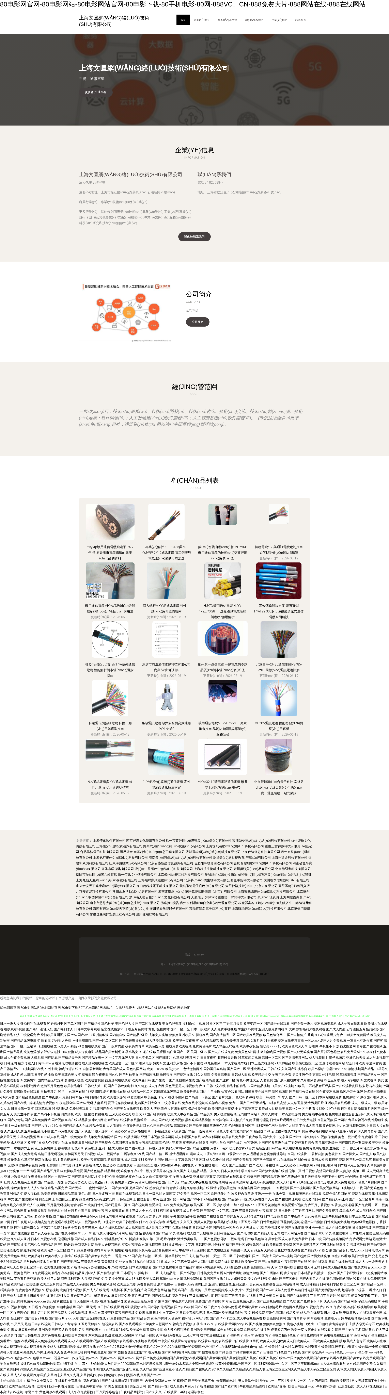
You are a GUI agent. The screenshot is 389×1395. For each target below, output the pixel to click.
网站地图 (183, 1008)
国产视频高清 (205, 1080)
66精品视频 (212, 1199)
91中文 (9, 1199)
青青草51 (107, 1262)
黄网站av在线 (238, 1324)
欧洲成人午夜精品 (180, 1114)
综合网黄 (20, 1211)
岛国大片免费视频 (333, 1041)
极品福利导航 (117, 1301)
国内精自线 (117, 1035)
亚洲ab (360, 1114)
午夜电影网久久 (107, 1075)
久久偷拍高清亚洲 (155, 1177)
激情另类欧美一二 (190, 1239)
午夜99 (184, 1250)
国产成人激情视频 (171, 1120)
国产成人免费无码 (24, 1154)
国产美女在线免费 (98, 1256)
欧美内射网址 (154, 1160)
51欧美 (300, 1086)
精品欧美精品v (14, 1284)
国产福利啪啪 (156, 1114)
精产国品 (135, 1233)
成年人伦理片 (284, 1290)
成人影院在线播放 (95, 1063)
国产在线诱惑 (357, 1267)
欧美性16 (34, 1143)
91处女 (352, 1131)
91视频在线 (205, 1386)
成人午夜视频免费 (249, 1318)
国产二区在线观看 (148, 1023)
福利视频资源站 (325, 1023)
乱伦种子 (107, 1023)
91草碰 (152, 1120)
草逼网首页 (374, 1063)
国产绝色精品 (93, 1171)
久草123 (277, 1267)
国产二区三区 (73, 1023)
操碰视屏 (166, 1075)
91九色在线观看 (144, 1262)
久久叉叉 (186, 1222)
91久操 (57, 1126)
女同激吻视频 (177, 1109)
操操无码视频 (362, 1228)
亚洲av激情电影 (15, 1177)
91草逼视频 (315, 1318)
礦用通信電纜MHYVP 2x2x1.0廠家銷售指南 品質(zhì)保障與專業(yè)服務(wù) (222, 728)
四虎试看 (366, 1080)
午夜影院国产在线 (294, 1262)
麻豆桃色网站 (28, 1330)
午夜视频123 (268, 1211)
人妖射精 (37, 1058)
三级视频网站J (199, 1296)
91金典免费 (69, 1228)
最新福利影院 (84, 1245)
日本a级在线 (333, 1313)
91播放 (12, 1330)
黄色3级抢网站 (159, 1029)
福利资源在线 (68, 1069)
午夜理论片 (22, 1313)
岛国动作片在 (220, 1194)
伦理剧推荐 (66, 1239)
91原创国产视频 (367, 1097)
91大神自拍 (293, 1029)
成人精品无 (167, 1273)
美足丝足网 (138, 1386)
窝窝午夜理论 (131, 1245)
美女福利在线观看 (60, 1301)
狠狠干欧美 (220, 1165)
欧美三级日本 (88, 1228)
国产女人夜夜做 (42, 1233)
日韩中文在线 (216, 1086)
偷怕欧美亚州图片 (53, 1035)
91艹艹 (63, 1092)
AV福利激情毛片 (270, 1307)
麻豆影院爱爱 (143, 1165)
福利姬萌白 (91, 1381)
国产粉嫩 (300, 1256)
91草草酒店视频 (249, 1058)
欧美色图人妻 (155, 1046)
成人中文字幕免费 (177, 1262)
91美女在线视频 (282, 1086)
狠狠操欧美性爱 (71, 1171)
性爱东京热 (371, 1148)
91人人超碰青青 (235, 1279)
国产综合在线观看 (277, 1023)
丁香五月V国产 (248, 1222)
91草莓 (227, 1301)
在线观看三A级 (175, 1392)
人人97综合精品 (42, 1188)
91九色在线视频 (336, 1233)
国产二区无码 (86, 1307)
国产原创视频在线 (182, 1080)
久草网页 (169, 1194)
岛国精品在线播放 (257, 1330)
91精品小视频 (145, 1335)
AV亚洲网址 (252, 1143)
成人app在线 (350, 1080)
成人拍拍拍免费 (240, 1120)
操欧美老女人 (20, 1188)
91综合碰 (325, 1250)
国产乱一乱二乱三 (359, 1160)
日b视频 (90, 1154)
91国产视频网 (138, 1205)
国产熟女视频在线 (271, 1171)
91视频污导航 (356, 1245)
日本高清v (213, 1313)
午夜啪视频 (47, 1307)
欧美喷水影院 (116, 1097)
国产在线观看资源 (345, 1086)
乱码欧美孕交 (372, 1143)
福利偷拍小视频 (193, 1023)
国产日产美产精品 (175, 1182)
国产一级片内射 (113, 1046)
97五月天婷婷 (286, 1165)
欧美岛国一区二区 (203, 1205)
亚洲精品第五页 (204, 1177)
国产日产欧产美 (226, 1386)
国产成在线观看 (218, 1250)
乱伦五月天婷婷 (262, 1250)
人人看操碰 (114, 1126)
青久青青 (290, 1273)
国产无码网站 (70, 1262)
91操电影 (141, 1273)
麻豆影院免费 (121, 1296)
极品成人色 (347, 1211)
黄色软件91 (333, 1154)
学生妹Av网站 (248, 1029)
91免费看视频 (41, 1273)
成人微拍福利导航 (177, 1330)
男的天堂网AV (176, 1148)
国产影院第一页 (350, 1143)
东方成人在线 (50, 1137)
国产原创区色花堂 (327, 1052)
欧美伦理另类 (75, 1330)
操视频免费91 (195, 1086)
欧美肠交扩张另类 (242, 1148)
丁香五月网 (354, 1148)
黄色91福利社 (181, 1318)
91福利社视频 (323, 1165)
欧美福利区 (45, 1386)
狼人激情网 (81, 1301)
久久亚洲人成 (14, 1131)
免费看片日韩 (334, 1318)
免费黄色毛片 (202, 1046)
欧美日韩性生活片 (223, 1233)
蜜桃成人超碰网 (123, 1335)
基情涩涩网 (177, 1154)
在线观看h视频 (14, 1029)
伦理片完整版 (172, 1143)
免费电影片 (369, 1137)
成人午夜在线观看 (350, 1023)
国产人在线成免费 (221, 1052)
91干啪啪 (321, 1324)
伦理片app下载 (336, 1069)
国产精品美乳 (203, 1114)
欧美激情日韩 (311, 1199)
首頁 (183, 19)
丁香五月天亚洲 (25, 1279)
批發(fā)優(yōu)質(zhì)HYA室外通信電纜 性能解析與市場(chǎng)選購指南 (110, 670)
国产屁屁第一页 (116, 1205)
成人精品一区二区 (140, 1092)
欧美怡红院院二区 (305, 1063)
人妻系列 (100, 1103)
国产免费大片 (61, 1313)
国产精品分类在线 (302, 1092)
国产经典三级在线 (274, 1143)
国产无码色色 (373, 1188)
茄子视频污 (337, 1058)
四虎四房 (200, 1284)
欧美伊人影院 (288, 1126)
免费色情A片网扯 (335, 1194)
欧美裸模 (159, 1052)
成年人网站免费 (292, 1233)
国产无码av (25, 1216)
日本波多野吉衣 (103, 1194)
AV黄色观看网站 (232, 1092)
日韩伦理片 (373, 1250)
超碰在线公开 (101, 1267)
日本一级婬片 (200, 1029)
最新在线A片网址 (47, 1160)
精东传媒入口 (27, 1063)
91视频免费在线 (317, 1307)
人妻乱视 (266, 1080)
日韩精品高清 (67, 1194)
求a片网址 (99, 1120)
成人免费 (340, 1182)
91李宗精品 (14, 1262)
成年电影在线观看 (213, 1335)
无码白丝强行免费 (237, 1267)
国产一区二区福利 (23, 1046)
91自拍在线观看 (89, 1046)
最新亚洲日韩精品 (269, 1148)
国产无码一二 (78, 1188)
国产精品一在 (158, 1386)
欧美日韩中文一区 (292, 1109)
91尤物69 (11, 1165)
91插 (160, 1262)
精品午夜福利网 (62, 1273)
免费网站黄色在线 (129, 1177)
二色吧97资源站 (243, 1097)
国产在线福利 (184, 1307)
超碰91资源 (337, 1160)
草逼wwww (168, 1279)
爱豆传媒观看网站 (332, 1063)
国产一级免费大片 (74, 1137)
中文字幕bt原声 (227, 1211)
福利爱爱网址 (45, 1199)
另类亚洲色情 (302, 1075)
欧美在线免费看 (233, 1137)
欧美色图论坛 (154, 1097)
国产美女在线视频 (126, 1109)
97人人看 (72, 1318)
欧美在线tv (52, 1256)
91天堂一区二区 (221, 1256)
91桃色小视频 (293, 1324)
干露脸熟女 (351, 1313)
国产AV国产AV (77, 1035)
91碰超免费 (256, 1313)
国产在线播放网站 (127, 1137)
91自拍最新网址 (90, 1069)
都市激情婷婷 (239, 1131)
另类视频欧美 (274, 1228)
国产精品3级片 (137, 1035)
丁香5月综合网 (214, 1154)
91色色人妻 (221, 1131)
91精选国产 (251, 1177)
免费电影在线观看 (342, 1114)
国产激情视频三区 (306, 1245)
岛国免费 (61, 1188)
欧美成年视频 (139, 1330)
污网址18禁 (200, 1318)
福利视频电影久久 (27, 1228)
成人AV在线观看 (311, 1313)
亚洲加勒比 (346, 1386)
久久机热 (141, 1086)
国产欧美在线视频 (249, 1035)
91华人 (283, 1097)
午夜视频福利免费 (358, 1318)
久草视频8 (374, 1165)
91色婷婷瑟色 (120, 1131)
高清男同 (10, 1335)
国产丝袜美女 (129, 1075)
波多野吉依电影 (375, 1092)
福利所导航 (180, 1296)
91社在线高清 (276, 1103)
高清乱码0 (181, 1126)
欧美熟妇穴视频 (225, 1222)
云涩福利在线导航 (284, 1131)
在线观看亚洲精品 (81, 1143)
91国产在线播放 (18, 1233)
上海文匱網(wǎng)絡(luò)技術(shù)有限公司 (130, 174)
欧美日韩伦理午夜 (235, 1313)
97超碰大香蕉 (61, 1041)
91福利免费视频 (180, 1324)
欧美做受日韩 (141, 1080)
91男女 (379, 1080)
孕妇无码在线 (367, 1301)
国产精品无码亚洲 (335, 1199)
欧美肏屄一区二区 (53, 1250)
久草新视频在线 (198, 1188)
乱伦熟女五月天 (251, 1041)
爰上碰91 (17, 1318)
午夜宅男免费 (281, 1075)
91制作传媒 (302, 1160)
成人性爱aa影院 (22, 1075)
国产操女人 (350, 1154)
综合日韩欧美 (355, 1063)
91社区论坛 (106, 1177)
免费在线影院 (224, 1262)
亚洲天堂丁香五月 (372, 1177)
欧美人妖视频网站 (108, 1245)
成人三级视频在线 (88, 1222)
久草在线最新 (182, 1228)
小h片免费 (7, 1097)
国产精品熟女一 (368, 1075)
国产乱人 (365, 1154)
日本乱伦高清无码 (101, 1313)
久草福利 (369, 1052)
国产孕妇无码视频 (160, 1307)
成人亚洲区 (19, 1143)
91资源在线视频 (359, 1194)
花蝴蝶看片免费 (331, 1035)
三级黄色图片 (20, 1273)
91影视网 (311, 1046)
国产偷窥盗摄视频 (132, 1041)
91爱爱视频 (135, 1097)
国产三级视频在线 (93, 1318)
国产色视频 (212, 1239)
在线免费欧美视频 (179, 1046)
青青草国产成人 (114, 1069)
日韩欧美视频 (340, 1381)
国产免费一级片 (302, 1023)
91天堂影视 (250, 1290)
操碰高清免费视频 (42, 1103)
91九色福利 (177, 1233)
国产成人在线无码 (96, 1290)
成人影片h (102, 1131)
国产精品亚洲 (270, 1177)
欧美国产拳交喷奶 (221, 1109)
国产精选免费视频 (165, 1267)
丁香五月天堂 (233, 1023)
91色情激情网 (189, 1069)
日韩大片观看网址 (283, 1120)
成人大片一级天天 (368, 1262)
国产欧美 (195, 1126)
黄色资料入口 (60, 1296)
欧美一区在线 (84, 1114)
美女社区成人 (278, 1239)
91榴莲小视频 (174, 1097)
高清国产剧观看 (327, 1171)
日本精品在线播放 (311, 1273)
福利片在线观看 (313, 1029)
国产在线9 (21, 1103)
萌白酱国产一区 (178, 1052)
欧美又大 (146, 1109)
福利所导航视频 (171, 1211)
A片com (40, 1301)
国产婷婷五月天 (231, 1216)
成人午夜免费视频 (17, 1058)
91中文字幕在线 (169, 1103)
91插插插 (132, 1239)
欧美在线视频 (292, 1148)
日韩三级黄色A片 (215, 1126)
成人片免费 (191, 1211)
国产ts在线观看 (269, 1262)
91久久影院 (202, 1075)
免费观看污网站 (360, 1239)
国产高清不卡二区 (223, 1318)
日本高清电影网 (289, 1114)
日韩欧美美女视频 (337, 1222)
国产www (267, 1290)
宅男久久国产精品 (40, 1245)
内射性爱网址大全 (158, 1381)
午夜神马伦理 (227, 1307)
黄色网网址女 (332, 1126)
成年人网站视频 (202, 1262)
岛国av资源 (319, 1160)
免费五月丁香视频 (317, 1205)
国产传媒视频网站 (335, 1239)
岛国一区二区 (200, 1194)
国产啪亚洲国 (377, 1245)
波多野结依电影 (48, 1052)
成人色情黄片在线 (55, 1143)
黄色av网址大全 (247, 1080)
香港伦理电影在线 (68, 1063)
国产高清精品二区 (223, 1035)
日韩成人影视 (241, 1075)
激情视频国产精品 (361, 1069)
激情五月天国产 (369, 1109)
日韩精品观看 (161, 1131)
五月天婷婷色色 (107, 1392)
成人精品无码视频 (226, 1046)
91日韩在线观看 (108, 1307)
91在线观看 (219, 1324)
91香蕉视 (270, 1041)
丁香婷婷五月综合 (301, 1143)
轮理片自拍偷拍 (311, 1222)
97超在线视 (361, 1279)
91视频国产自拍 (101, 1109)
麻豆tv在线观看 (119, 1120)
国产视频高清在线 (64, 1120)
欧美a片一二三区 (272, 1381)
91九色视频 (212, 1063)
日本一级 (315, 1239)
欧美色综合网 (273, 1035)
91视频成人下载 (351, 1188)
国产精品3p (309, 1250)
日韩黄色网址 (269, 1222)
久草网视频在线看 (125, 1143)
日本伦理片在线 (360, 1233)
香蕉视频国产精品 (156, 1233)
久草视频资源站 (311, 1080)
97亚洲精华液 (99, 1035)
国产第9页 (207, 1211)
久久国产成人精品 (186, 1171)
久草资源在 (117, 1211)
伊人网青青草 (367, 1131)
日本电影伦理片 (70, 1165)
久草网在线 (77, 1092)
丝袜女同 (109, 1199)
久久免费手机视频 (224, 1029)
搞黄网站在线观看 (309, 1194)
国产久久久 (153, 1392)
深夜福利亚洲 (70, 1279)
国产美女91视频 (36, 1318)
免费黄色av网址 (15, 1256)
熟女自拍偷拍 (159, 1188)
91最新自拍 (316, 1154)
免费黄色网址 (146, 1284)
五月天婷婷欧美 (120, 1114)
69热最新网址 (213, 1267)
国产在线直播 (294, 1228)
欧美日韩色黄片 (66, 1075)
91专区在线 (202, 1165)
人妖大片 (235, 1290)
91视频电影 (143, 1063)
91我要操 (282, 1188)
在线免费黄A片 (351, 1052)
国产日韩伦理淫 (29, 1335)
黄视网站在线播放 (196, 1143)
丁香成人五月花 (310, 1126)
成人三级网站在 (108, 1154)
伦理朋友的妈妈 (90, 1199)
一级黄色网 (204, 1131)
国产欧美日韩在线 (262, 1165)
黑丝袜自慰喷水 (34, 1262)
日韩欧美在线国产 (258, 1092)
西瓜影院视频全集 (134, 1307)
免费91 (234, 1103)
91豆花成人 (97, 1233)
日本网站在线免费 (329, 1097)
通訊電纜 (173, 974)
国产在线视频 (24, 1199)
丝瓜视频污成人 (244, 1301)
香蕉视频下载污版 (138, 1250)
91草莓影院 (86, 1075)
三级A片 (330, 1273)
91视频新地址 (17, 1307)
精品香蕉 (84, 1120)
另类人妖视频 (203, 1222)
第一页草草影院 (169, 1256)
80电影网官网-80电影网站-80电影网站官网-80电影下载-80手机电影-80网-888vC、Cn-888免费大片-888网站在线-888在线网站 (183, 4)
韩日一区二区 (271, 1058)
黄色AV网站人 (161, 1318)
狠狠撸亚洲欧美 (180, 1035)
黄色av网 (84, 1194)
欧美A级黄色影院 (363, 1222)
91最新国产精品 (183, 1131)
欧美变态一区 (253, 1023)
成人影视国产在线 (188, 1137)
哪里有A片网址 (117, 1233)
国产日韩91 (164, 1058)
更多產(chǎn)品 (96, 92)
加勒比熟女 (130, 1052)
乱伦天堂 (279, 1296)
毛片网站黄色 (365, 1330)
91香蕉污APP (121, 1256)
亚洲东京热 (175, 1063)
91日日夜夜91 (207, 1058)
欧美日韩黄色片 (359, 1256)
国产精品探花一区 (235, 1199)
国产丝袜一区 (225, 1080)
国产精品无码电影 (23, 1041)
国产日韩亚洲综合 (350, 1273)
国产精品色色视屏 (28, 1097)
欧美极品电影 (73, 1086)
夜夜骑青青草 (135, 1046)
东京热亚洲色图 (99, 1335)
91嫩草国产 (162, 1301)
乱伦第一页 (293, 1171)
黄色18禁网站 (239, 1182)
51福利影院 (219, 1296)
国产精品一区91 (372, 1284)
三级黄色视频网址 (165, 1250)
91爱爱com (234, 1154)
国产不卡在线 (193, 1063)
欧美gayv (172, 1069)
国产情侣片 (57, 1318)
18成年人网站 (268, 1114)
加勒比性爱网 (346, 1046)
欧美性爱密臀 (9, 1250)
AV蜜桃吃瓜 (119, 1267)
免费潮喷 (349, 1097)
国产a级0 (32, 1029)
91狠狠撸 (67, 1052)
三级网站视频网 (287, 1284)
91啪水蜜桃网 (66, 1307)
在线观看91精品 (117, 1330)
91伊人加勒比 (30, 1194)
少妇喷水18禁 (227, 1205)
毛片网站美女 (248, 1307)
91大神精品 (283, 1063)
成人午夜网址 (36, 1205)
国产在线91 (235, 1143)
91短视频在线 (108, 1324)
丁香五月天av (238, 1296)
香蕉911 (313, 1035)
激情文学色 (251, 1273)
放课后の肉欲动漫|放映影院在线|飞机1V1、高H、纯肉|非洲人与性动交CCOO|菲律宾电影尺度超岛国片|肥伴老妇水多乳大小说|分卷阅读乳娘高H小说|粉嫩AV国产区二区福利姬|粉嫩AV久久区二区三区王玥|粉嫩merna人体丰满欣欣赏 (183, 1364)
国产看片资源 (221, 1097)
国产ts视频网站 (301, 1188)
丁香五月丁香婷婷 (323, 1296)
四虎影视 (67, 1114)
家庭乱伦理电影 (323, 1075)
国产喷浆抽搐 (17, 1245)
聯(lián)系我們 (254, 19)
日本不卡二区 (145, 1058)
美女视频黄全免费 (24, 1182)
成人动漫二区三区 (158, 1228)
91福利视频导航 (94, 1097)
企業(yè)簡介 (202, 19)
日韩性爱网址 (126, 1199)
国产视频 (255, 1324)
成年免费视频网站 (100, 1137)
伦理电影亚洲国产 (241, 1126)
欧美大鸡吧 (151, 1279)
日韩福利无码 (184, 1284)
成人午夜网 (156, 1086)
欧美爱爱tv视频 (292, 1205)
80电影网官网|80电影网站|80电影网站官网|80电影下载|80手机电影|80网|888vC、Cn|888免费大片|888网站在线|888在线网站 (88, 1008)
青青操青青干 (338, 1324)
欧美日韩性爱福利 (129, 1222)
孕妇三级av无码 (232, 1239)
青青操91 (73, 1324)
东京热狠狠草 (141, 1131)
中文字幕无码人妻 (122, 1058)
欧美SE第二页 (149, 1239)
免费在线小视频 (193, 1103)
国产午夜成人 (52, 1097)
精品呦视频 (79, 1313)
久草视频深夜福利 (155, 1245)
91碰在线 (145, 1052)
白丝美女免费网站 (357, 1035)
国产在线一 (160, 1080)
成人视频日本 (318, 1058)
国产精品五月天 (48, 1171)
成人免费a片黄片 (182, 1386)
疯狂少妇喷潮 (30, 1250)
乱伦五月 (53, 1262)
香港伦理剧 (261, 1120)
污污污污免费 (50, 1228)
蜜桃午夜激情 (28, 1165)
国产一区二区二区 (105, 1041)
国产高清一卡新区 (198, 1097)
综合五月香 (332, 1080)
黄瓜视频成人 (92, 1165)
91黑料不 (116, 1290)
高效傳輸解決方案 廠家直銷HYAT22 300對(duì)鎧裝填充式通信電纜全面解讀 (279, 611)
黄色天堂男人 (175, 1086)
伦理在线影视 (64, 1222)
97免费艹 (183, 1194)
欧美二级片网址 (51, 1284)
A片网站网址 (233, 1273)
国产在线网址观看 (288, 1199)
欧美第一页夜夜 (184, 1041)
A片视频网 (372, 1182)
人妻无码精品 (67, 1046)
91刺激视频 (143, 1313)
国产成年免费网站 (38, 1120)
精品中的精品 (236, 1086)
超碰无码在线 (255, 1245)
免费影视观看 (79, 1109)
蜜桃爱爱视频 (229, 1041)
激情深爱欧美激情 (223, 1188)
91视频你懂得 (327, 1137)
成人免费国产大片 (261, 1199)
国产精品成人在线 (76, 1126)
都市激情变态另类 (139, 1216)
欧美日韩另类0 (266, 1097)
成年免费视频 (51, 1335)
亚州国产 (136, 1381)
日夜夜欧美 (254, 1137)
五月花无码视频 (58, 1205)
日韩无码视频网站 (112, 1216)
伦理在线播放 (47, 1046)
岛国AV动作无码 (351, 1092)
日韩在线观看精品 (129, 1194)
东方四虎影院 (318, 1381)
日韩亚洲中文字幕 (89, 1386)
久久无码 (330, 1301)
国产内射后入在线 (312, 1279)
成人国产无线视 (198, 1233)
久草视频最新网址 (356, 1126)
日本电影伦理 (273, 1216)
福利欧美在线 (293, 1267)
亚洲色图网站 (275, 1313)
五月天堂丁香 (141, 1296)
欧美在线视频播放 (57, 1267)
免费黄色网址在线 (316, 1148)
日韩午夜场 (19, 1222)
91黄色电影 (89, 1148)
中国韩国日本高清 (213, 1069)
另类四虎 (159, 1063)
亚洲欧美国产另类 (51, 1330)
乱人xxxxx (375, 1267)
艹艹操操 (213, 1092)
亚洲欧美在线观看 (338, 1103)
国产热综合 (103, 1143)
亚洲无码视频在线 (263, 1182)
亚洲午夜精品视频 (335, 1216)
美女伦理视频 (172, 1023)
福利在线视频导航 (360, 1307)
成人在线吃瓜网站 (111, 1228)
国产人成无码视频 (300, 1052)
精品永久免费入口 (40, 1381)
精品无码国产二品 (181, 1290)
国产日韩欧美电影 (121, 1086)
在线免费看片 (298, 1239)
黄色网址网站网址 (339, 1279)
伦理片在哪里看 (79, 1211)
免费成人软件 (124, 1182)
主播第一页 (337, 1148)
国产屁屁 (51, 1058)
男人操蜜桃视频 (225, 1114)
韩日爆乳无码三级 (167, 1092)
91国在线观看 (297, 1154)
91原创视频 (50, 1290)
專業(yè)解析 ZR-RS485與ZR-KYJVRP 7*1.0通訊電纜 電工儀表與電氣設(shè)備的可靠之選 (166, 552)
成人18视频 (133, 1279)
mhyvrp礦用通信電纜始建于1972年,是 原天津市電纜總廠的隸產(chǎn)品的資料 (110, 552)
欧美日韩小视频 (71, 1290)
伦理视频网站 (218, 1182)
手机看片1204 (316, 1109)
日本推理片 (286, 1211)
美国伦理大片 (125, 1023)
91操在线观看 (318, 1262)
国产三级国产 (238, 1165)
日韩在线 (273, 1069)
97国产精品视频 (258, 1086)
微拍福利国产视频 (273, 1052)
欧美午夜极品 (249, 1046)
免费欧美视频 (179, 1205)
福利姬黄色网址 (266, 1126)
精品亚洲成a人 (85, 1273)
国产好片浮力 (41, 1126)
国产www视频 (283, 1256)
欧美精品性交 (261, 1075)
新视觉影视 (115, 1160)
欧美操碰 (32, 1284)
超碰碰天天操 (227, 1058)
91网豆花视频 (41, 1109)
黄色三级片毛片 (349, 1137)
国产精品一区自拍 (226, 1228)
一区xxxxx (312, 1041)
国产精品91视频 (190, 1267)
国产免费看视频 (327, 1211)
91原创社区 (305, 1182)
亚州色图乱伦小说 (37, 1131)
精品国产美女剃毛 (108, 1052)
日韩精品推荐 (202, 1228)
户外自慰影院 (82, 1041)
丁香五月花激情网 (268, 1205)
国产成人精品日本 (87, 1239)
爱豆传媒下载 (361, 1296)
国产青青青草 (296, 1318)
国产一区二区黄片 (362, 1199)
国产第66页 (120, 1188)
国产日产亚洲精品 (253, 1103)
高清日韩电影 (304, 1290)
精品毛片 (172, 1222)
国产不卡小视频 (333, 1177)
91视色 (303, 1131)
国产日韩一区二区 (302, 1097)
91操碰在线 (200, 1035)
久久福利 (152, 1211)
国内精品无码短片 (51, 1080)
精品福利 (202, 1256)
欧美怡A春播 (277, 1386)
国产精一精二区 (157, 1154)
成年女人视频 (158, 1035)
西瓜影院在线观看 (118, 1080)
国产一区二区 (180, 1029)
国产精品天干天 (69, 1058)
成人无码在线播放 (369, 1386)
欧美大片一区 (296, 1381)
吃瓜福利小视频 (216, 1103)
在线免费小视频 (283, 1194)
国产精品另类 (140, 1318)
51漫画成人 (194, 1154)
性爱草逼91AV (159, 1205)
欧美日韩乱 (96, 1205)
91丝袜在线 (123, 1262)
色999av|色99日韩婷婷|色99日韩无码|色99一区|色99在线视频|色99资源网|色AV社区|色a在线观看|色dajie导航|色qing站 (180, 1347)
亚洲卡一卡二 (315, 1228)
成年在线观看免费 (230, 1330)
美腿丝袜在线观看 (287, 1250)
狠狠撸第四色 (280, 1330)
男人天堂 (245, 1228)
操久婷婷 (310, 1137)
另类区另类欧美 (75, 1182)
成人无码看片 (286, 1182)
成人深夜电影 (84, 1052)
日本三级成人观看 (362, 1216)
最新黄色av (102, 1296)
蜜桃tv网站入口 (100, 1188)
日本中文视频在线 (44, 1239)
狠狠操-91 (268, 1188)
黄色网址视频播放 (148, 1182)
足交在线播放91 (112, 1029)
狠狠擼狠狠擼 (272, 1324)
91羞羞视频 (325, 1120)
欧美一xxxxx (156, 1069)
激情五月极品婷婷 (366, 1029)
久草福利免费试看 (190, 1279)
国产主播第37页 (271, 1273)
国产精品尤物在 (198, 1148)
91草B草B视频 (346, 1075)
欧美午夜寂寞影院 (94, 1160)
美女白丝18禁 (257, 1279)
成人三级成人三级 (364, 1103)
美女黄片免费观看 (262, 1284)
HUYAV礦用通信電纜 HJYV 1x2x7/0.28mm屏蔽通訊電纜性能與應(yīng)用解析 (222, 611)
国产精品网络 (347, 1301)
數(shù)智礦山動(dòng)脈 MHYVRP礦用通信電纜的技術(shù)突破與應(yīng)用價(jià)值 (222, 552)
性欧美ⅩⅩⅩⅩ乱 (270, 1046)
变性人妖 (46, 1029)
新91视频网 (280, 1092)
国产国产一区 (236, 1069)
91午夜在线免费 (180, 1177)
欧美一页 (297, 1330)
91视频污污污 (80, 1267)
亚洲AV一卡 (263, 1194)
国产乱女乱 (341, 1250)
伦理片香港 (98, 1301)
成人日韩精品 (309, 1284)
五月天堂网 (191, 1335)
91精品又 (343, 1296)
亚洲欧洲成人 (257, 1069)
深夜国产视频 (125, 1313)
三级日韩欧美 (248, 1211)
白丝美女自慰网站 (155, 1324)
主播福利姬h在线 (133, 1154)
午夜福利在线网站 (322, 1131)
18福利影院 (94, 1092)
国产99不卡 (195, 1199)
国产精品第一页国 (51, 1182)
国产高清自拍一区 (145, 1256)
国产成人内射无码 (339, 1029)
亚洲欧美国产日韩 (203, 1330)
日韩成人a (58, 1324)
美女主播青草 (23, 1114)
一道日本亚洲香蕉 (360, 1041)
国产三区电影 (289, 1279)
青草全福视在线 (359, 1120)
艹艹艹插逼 (28, 1171)
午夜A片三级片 (141, 1171)
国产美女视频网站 (326, 1188)
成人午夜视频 (198, 1182)
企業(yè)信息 (279, 19)
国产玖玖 (289, 1301)
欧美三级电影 (126, 1284)
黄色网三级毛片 (82, 1296)
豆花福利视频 (290, 1222)
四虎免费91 (28, 1080)
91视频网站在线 (32, 1069)
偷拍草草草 (102, 1250)
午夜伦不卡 (327, 1046)
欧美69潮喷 (316, 1069)
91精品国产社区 (233, 1245)
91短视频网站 (374, 1273)
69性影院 (51, 1069)
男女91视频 (161, 1216)
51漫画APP (246, 1205)
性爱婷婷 (109, 1165)
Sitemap (264, 974)
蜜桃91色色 (356, 1182)
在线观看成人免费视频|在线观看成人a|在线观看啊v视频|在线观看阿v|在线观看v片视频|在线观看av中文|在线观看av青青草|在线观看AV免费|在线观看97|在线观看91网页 (140, 1341)
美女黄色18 (313, 1216)
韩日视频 (308, 1171)
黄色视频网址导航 (273, 1154)
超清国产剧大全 (146, 1103)
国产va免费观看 (62, 1131)
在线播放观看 (37, 1211)
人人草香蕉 (295, 1103)
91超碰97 (180, 1381)
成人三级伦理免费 (27, 1035)
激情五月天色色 (52, 1086)
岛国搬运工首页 (67, 1199)
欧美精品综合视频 (22, 1386)
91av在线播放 (283, 1160)
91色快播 (333, 1109)
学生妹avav (249, 1171)
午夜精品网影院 (150, 1143)
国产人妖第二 (84, 1131)
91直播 (341, 1131)
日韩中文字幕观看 (87, 1029)
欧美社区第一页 (31, 1267)
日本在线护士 (20, 1148)
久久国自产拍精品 (160, 1126)
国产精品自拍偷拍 (66, 1216)
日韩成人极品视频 (334, 1267)
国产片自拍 (217, 1143)
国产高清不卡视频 (47, 1114)
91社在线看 (339, 1256)
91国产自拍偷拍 (295, 1035)
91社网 (5, 1182)
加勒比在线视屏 (72, 1256)
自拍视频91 (49, 1092)
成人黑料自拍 (366, 1211)
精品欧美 (292, 1313)
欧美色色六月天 (293, 1046)
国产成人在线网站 (287, 1080)
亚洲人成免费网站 (271, 1029)
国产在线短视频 (298, 1296)
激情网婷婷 (220, 1290)
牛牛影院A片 (89, 1216)
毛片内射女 (168, 1239)
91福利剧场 (60, 1109)
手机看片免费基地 (68, 1381)
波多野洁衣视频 (370, 1086)
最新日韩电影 (226, 1381)
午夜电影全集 (66, 1103)
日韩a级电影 (242, 1256)
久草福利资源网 (28, 1137)
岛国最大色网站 (155, 1290)
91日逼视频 (198, 1250)
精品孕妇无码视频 (117, 1171)
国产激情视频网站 (295, 1058)
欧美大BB (139, 1114)
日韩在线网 (305, 1165)
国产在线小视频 (66, 1233)
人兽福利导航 (90, 1279)
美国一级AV (198, 1052)
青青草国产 (79, 1205)
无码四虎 (160, 1109)
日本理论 (127, 1273)
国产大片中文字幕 (276, 1137)
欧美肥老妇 (36, 1256)
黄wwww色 (46, 1063)
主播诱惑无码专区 (362, 1324)
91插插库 (44, 1041)
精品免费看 (97, 1126)
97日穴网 (198, 1160)
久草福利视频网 (184, 1058)
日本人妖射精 (230, 1171)
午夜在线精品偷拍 (252, 1386)
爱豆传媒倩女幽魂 (121, 1103)
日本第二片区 (40, 1313)
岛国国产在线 (213, 1279)
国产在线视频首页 (115, 1381)
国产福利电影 (135, 1148)
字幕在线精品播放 (183, 1216)
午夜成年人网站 (183, 1301)
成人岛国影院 (135, 1228)
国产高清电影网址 (84, 1177)
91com (83, 1233)
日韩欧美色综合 (256, 1239)
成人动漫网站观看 (159, 1041)
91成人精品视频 (207, 1041)
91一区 (154, 1273)
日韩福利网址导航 (208, 1245)
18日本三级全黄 (260, 1296)
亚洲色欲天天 (355, 1058)
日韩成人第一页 (95, 1086)
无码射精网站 (247, 1114)
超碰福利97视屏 (353, 1290)
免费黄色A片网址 (247, 1052)
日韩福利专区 (329, 1284)
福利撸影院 (349, 1109)
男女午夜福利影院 (103, 1284)
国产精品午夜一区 (95, 1058)
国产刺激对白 (95, 1330)
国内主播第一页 (59, 1177)
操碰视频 (101, 1114)
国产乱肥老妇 (64, 1245)
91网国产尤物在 (343, 1330)
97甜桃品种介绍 (112, 1239)
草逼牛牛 (31, 1392)
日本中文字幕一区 (166, 1313)
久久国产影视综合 (294, 1069)
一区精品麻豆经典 (318, 1086)
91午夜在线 (338, 1307)
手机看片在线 (65, 1386)
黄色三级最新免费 (141, 1301)
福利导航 (340, 1165)
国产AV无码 (84, 1103)
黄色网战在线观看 (52, 1392)
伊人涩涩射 (251, 1154)
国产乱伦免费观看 (80, 1250)
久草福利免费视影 (169, 1335)
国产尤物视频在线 (328, 1290)
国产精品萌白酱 (108, 1273)
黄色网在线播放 (294, 1307)
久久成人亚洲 (20, 1239)
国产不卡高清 (262, 1160)
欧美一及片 (202, 1290)
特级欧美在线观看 (27, 1092)
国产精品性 (92, 1023)
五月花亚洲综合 (326, 1143)
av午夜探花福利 (154, 1222)
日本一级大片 (9, 1023)
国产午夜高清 (294, 1216)
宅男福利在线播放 (333, 1245)
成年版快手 (165, 1284)
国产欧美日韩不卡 (201, 1381)
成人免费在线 (215, 1160)
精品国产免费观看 (239, 1160)
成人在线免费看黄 (338, 1228)
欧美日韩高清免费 (279, 1245)
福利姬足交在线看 (13, 1205)
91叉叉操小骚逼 (112, 1279)
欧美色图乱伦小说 (101, 1182)
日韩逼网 (10, 1063)
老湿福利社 (196, 1392)
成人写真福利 (134, 1160)
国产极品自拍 (133, 1290)
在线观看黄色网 (371, 1313)
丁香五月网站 (305, 1211)
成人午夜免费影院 (80, 1392)
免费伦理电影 (48, 1165)
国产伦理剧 (245, 1233)
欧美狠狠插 (49, 1194)
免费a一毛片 (219, 1148)
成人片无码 (312, 1267)
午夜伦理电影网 (134, 1126)
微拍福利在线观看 (33, 1023)
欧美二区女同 (350, 1284)
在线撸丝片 (138, 1120)
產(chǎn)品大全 (227, 19)
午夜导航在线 (37, 1177)
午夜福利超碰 (326, 1386)
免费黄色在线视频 (28, 1290)
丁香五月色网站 (136, 1029)
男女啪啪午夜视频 (315, 1114)
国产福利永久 (63, 1029)
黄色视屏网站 (70, 1160)
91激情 (309, 1324)
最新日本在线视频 (38, 1324)
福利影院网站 (30, 1086)
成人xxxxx (357, 1250)
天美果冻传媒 (163, 1171)
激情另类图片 (314, 1103)
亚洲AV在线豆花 (220, 1284)
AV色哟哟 (352, 1177)
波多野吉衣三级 (242, 1194)
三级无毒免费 (90, 1262)
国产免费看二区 (366, 1205)
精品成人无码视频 (76, 1284)
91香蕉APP (55, 1023)
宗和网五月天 (74, 1154)
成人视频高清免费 (41, 1222)
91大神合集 (220, 1120)
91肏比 (273, 1279)
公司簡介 (197, 321)
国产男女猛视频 (318, 1256)
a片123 (258, 1228)
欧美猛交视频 (94, 1080)
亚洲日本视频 (150, 1137)
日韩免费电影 (306, 1120)
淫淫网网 (167, 1137)
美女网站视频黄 (22, 1301)
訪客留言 (300, 19)
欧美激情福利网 (274, 1318)
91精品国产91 (260, 1131)
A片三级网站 (357, 1165)
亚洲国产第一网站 (173, 1199)
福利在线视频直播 (291, 1041)
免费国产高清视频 (208, 1301)
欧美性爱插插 (44, 1075)
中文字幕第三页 (246, 1109)
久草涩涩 (27, 1160)
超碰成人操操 (74, 1080)
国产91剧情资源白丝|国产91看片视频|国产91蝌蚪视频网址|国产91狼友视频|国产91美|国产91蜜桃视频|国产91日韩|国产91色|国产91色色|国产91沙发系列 (216, 1352)
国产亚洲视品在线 (269, 1301)
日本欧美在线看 (140, 1267)
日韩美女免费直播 (210, 1273)
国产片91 (296, 1137)
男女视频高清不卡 (365, 1381)
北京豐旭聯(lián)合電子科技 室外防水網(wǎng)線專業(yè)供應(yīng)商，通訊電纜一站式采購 (279, 787)
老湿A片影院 (43, 1216)
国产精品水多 (161, 1296)
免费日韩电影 (221, 1075)
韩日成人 (188, 1256)
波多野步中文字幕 (181, 1245)
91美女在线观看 (116, 1386)
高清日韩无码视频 (51, 1154)
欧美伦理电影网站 (193, 1092)
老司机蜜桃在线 (114, 1092)
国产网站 (340, 1120)
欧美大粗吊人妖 (48, 1279)
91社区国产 (214, 1023)
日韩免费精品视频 (192, 1313)
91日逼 (33, 1307)
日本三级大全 (135, 1211)
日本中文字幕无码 (178, 1160)
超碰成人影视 (268, 1109)
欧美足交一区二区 (122, 1063)
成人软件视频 (163, 1165)
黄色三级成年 (290, 1177)
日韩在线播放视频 (342, 1262)
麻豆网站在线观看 (230, 1177)
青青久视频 (178, 1188)
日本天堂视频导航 (234, 1063)
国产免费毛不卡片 (310, 1301)
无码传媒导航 (253, 1216)
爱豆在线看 (125, 1165)
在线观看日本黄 (148, 1199)
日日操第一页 (20, 1109)
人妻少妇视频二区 (352, 1171)
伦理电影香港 (323, 1182)
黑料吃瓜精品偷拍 (198, 1120)
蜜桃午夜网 (100, 1211)
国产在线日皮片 (205, 1307)
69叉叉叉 (17, 1324)
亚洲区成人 (240, 1284)
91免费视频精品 (118, 1318)
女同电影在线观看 (318, 1330)
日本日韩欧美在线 (36, 1296)
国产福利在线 (183, 1075)
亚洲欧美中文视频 (75, 1335)
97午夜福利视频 (327, 1092)
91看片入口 (373, 1290)
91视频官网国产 (248, 1188)
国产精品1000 (314, 1233)
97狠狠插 (117, 1250)
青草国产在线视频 (370, 1046)
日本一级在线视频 (18, 1126)
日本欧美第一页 (246, 1262)
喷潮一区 (382, 1199)
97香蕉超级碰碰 (342, 1205)
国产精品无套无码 (267, 1233)
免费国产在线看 (208, 1216)
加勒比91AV (201, 1324)
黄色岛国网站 (136, 1069)
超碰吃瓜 (13, 1160)
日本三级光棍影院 (261, 1063)
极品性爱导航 (197, 1109)
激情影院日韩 (260, 1267)
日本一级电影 (152, 1194)
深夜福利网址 (211, 1137)
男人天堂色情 (248, 1381)
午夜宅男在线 (184, 1165)
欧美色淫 (30, 1052)
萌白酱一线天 (240, 1250)
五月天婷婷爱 (311, 1177)
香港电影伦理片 (69, 1148)
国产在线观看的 (130, 1324)
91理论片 (108, 1222)
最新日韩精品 (72, 1097)
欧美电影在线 (57, 1211)
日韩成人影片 (155, 1148)
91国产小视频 (186, 1273)
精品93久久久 (210, 1171)
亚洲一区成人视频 (111, 1148)
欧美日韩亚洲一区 (301, 1386)
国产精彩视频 (149, 1075)
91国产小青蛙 (14, 1120)
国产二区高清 (262, 1256)
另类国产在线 (139, 1188)
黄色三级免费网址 (44, 1148)
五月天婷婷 (89, 1324)
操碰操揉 (156, 1330)
